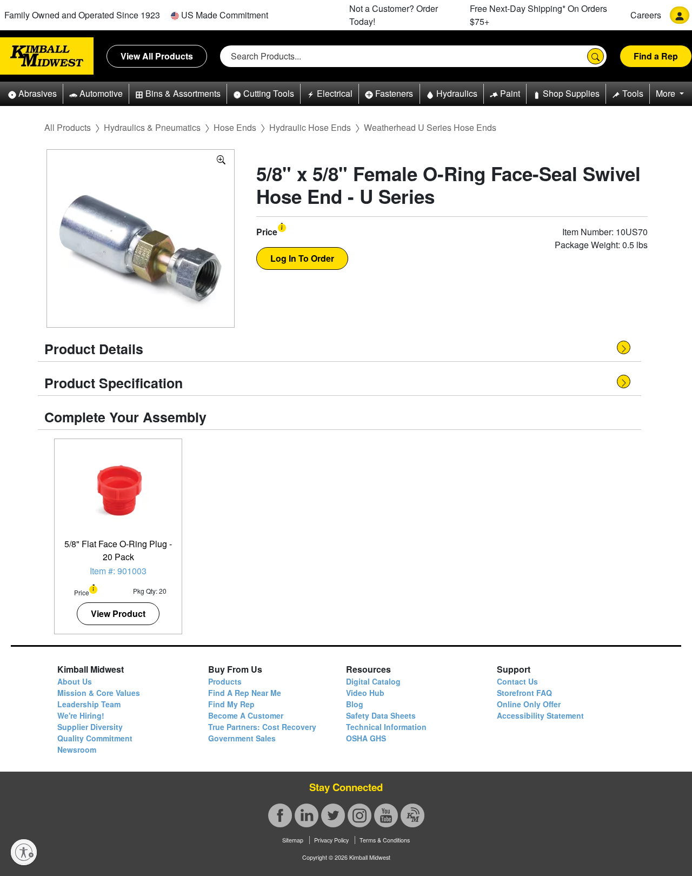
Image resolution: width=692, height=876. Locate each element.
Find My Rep (231, 704)
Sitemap (292, 840)
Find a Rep (656, 56)
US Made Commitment (223, 15)
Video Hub (365, 692)
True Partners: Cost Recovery (262, 726)
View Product (118, 613)
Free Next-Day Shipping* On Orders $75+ (538, 15)
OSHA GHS (366, 738)
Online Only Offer (529, 704)
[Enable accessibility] (24, 852)
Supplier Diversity (90, 726)
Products (225, 681)
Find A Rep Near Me (244, 692)
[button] (32, 94)
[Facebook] (280, 815)
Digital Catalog (373, 681)
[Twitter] (333, 815)
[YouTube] (386, 815)
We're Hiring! (80, 715)
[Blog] (412, 815)
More (666, 93)
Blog (354, 704)
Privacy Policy (331, 840)
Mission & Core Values (98, 692)
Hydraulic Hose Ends (310, 127)
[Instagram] (359, 815)
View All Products (157, 56)
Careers (645, 15)
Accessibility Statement (540, 715)
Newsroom (76, 749)
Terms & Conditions (385, 840)
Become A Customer (245, 715)
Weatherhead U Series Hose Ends (430, 127)
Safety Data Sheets (381, 715)
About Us (74, 681)
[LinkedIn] (306, 815)
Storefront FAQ (524, 692)
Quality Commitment (94, 738)
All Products (67, 127)
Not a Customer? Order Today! (393, 15)
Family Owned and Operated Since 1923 (82, 15)
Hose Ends (235, 127)
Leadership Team (89, 704)
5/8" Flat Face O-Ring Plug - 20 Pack (118, 550)
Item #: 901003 (118, 571)
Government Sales (242, 738)
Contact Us (517, 681)
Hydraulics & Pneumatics (152, 127)
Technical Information (386, 726)
